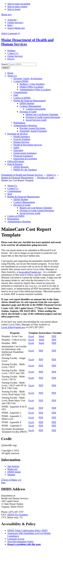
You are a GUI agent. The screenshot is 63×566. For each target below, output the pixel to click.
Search (4, 64)
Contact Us (12, 53)
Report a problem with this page (24, 544)
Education (18, 150)
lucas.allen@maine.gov (30, 272)
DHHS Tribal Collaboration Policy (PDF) (27, 530)
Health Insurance (21, 136)
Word (41, 336)
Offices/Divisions (15, 161)
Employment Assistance (25, 153)
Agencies (11, 19)
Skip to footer (13, 9)
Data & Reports (14, 164)
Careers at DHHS (22, 98)
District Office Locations (31, 86)
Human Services (21, 142)
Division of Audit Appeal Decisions (43, 117)
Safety (16, 147)
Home (10, 73)
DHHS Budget (27, 103)
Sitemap (11, 474)
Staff (15, 95)
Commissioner (20, 92)
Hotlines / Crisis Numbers (32, 84)
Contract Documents (36, 109)
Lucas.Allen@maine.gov (13, 327)
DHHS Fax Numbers (17, 514)
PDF (54, 336)
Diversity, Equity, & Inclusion (27, 78)
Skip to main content (17, 6)
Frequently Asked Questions (33, 131)
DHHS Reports (20, 167)
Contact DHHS (20, 81)
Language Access (15, 538)
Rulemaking (19, 122)
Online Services (15, 22)
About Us (12, 75)
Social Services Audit (36, 120)
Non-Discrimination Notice (20, 541)
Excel (31, 336)
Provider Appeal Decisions (32, 128)
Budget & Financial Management (29, 100)
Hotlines (11, 50)
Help (9, 25)
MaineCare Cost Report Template (42, 114)
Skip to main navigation (18, 3)
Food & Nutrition (21, 139)
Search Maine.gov (16, 28)
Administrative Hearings (25, 125)
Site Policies (13, 466)
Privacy (11, 59)
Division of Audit (28, 111)
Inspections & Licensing (25, 158)
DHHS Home (14, 472)
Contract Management (30, 106)
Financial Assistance (23, 156)
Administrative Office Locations (35, 89)
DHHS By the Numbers (25, 169)
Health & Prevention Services (27, 144)
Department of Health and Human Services (22, 175)
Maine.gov (6, 14)
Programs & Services (17, 133)
